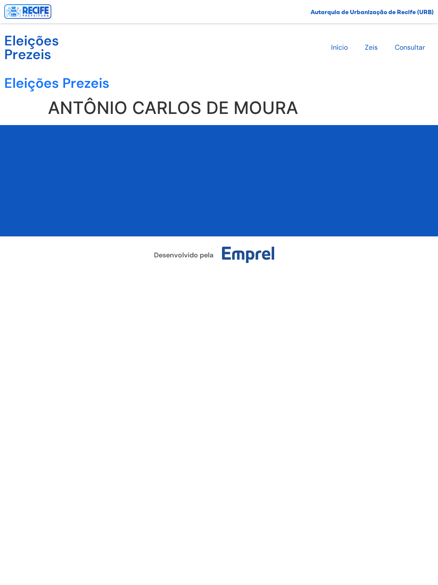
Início (339, 47)
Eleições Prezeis (31, 47)
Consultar (410, 47)
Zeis (371, 47)
